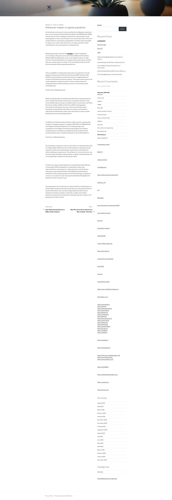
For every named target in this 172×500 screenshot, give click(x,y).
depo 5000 (100, 266)
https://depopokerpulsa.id (104, 308)
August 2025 (101, 433)
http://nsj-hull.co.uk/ (103, 390)
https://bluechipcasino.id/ (104, 318)
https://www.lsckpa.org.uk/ (105, 357)
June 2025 (100, 440)
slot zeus (99, 274)
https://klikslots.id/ (102, 322)
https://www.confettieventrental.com (108, 289)
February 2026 (101, 413)
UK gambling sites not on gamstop (107, 478)
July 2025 (100, 436)
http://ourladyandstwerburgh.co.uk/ (107, 374)
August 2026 (101, 403)
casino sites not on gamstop (105, 259)
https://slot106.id (102, 332)
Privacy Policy (49, 496)
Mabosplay (100, 198)
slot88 (99, 104)
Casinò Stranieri (101, 114)
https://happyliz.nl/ (102, 138)
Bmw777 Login (101, 44)
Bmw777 (100, 48)
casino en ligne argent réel (104, 243)
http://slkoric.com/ (102, 297)
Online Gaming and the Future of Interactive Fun (111, 62)
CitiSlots (99, 121)
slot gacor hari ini (102, 159)
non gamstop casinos (103, 144)
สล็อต (99, 52)
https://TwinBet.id (102, 330)
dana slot (100, 124)
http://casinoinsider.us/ (103, 347)
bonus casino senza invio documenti (107, 175)
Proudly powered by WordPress (63, 496)
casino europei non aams (104, 111)
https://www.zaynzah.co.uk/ (105, 359)
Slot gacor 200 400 (103, 92)
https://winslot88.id (102, 367)
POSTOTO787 (101, 236)
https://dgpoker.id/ (102, 312)
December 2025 (102, 420)
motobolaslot (101, 41)
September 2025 (102, 430)
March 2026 (101, 410)
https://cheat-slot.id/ (103, 320)
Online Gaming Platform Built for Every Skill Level (111, 71)
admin (61, 25)
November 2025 (102, 423)
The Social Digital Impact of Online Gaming (109, 74)
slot (98, 190)
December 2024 (102, 460)
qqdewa (99, 101)
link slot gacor (101, 134)
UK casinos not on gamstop (105, 128)
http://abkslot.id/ (102, 316)
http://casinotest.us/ (103, 382)
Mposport (100, 94)
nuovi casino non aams (103, 213)
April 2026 (100, 406)
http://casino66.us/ (102, 340)
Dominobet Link (101, 131)
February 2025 (101, 453)
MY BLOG (100, 472)
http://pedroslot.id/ (102, 324)
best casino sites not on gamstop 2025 (108, 205)
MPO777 (100, 152)
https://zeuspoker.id (103, 314)
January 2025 (101, 456)
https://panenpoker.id (103, 304)
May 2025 (100, 443)
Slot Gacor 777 (101, 182)
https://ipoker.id (101, 306)
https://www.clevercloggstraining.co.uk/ (108, 355)
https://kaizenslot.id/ (103, 310)
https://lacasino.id (102, 328)
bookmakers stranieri (103, 228)
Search (99, 25)
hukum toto (100, 98)
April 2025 (100, 446)
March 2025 (101, 450)
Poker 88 (100, 108)
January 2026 (101, 416)
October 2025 (101, 426)
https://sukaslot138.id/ (103, 326)
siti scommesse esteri (103, 118)
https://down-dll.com (103, 251)
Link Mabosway (101, 167)
